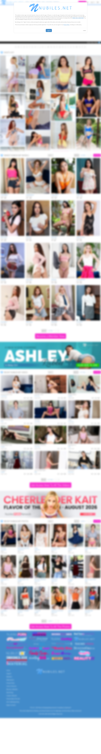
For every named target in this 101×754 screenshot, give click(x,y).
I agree (49, 30)
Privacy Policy (66, 24)
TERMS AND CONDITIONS (78, 18)
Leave (84, 30)
